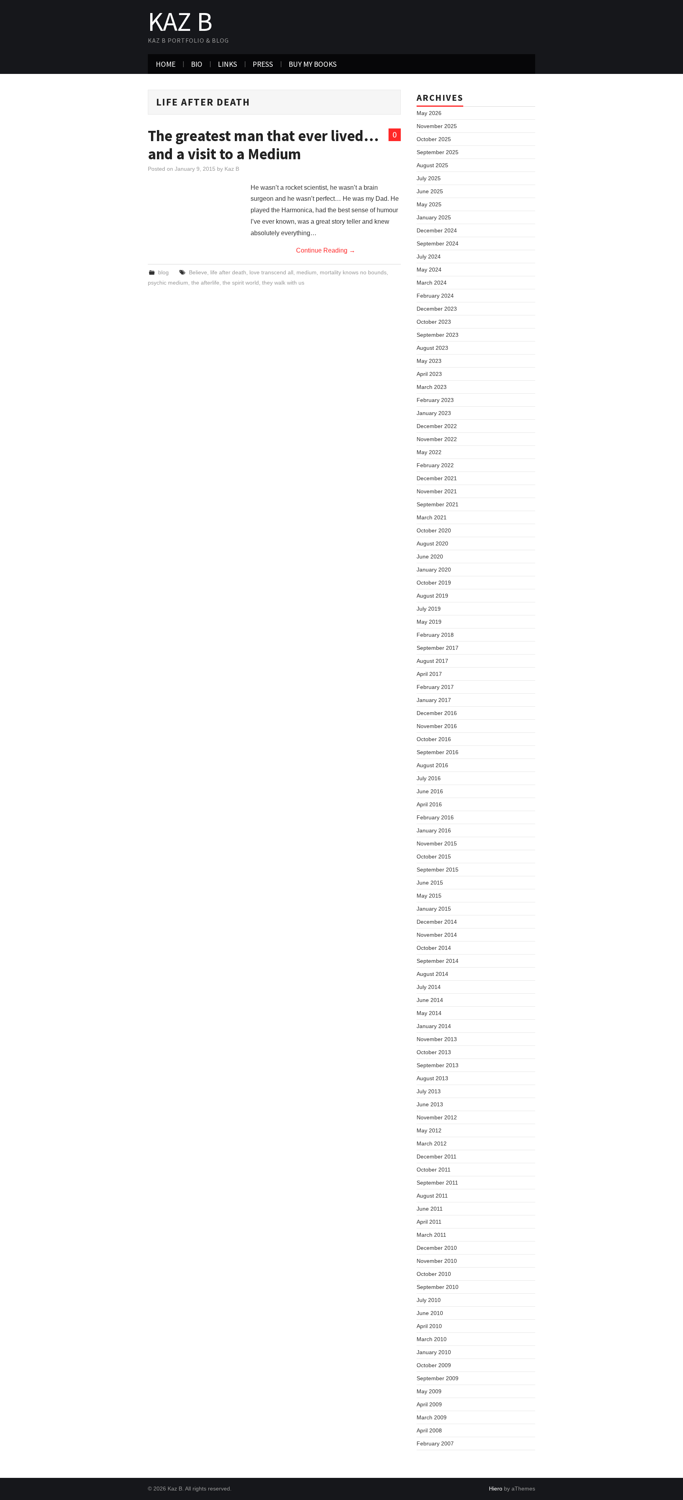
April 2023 (429, 374)
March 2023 (432, 387)
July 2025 (429, 178)
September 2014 (437, 961)
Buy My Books (313, 64)
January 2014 (434, 1026)
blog (163, 272)
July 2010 (429, 1300)
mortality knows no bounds (353, 272)
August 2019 (432, 595)
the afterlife (205, 282)
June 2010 (430, 1313)
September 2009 (437, 1378)
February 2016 (435, 817)
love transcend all (271, 272)
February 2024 (435, 295)
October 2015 (434, 856)
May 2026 (429, 113)
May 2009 (429, 1391)
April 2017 (429, 674)
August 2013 (432, 1078)
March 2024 (432, 282)
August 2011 (432, 1195)
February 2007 (435, 1443)
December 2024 (437, 230)
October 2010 (434, 1274)
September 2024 (437, 243)
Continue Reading (325, 250)
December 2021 (437, 478)
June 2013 (430, 1104)
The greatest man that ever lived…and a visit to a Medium (263, 144)
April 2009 (429, 1404)
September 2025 (437, 152)
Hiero (495, 1488)
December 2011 (437, 1156)
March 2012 (432, 1143)
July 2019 (429, 609)
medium (306, 272)
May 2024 (429, 269)
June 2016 (430, 791)
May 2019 (429, 622)
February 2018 (435, 635)
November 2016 (437, 726)
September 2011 (437, 1182)
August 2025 (432, 165)
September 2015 (437, 869)
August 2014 (432, 974)
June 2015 (430, 882)
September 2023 (437, 335)
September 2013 (437, 1065)
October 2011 (434, 1169)
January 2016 (434, 830)
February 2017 (435, 687)
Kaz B (180, 21)
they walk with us (283, 282)
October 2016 (434, 739)
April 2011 (429, 1222)
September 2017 (437, 648)
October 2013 (434, 1052)
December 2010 (437, 1248)
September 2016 (437, 752)
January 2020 (434, 569)
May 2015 (429, 895)
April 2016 (429, 804)
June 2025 (430, 191)
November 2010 (437, 1261)
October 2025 (434, 139)
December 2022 (437, 426)
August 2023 (432, 348)
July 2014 (429, 987)
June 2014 (430, 1000)
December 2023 (437, 309)
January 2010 (434, 1352)
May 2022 (429, 452)
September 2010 (437, 1287)
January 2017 (434, 700)
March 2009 (432, 1417)
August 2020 (432, 543)
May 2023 (429, 361)
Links (227, 64)
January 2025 (434, 217)
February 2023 (435, 400)
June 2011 (430, 1209)
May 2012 (429, 1130)
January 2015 (434, 909)
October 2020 (434, 530)
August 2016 (432, 765)
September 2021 (437, 504)
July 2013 (429, 1091)
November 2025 (437, 126)
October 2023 (434, 322)
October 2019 (434, 582)
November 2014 (437, 935)
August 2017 (432, 661)
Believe (198, 272)
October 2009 (434, 1365)
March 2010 (432, 1339)
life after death (228, 272)
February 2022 (435, 465)
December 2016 (437, 713)
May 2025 (429, 204)
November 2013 (437, 1039)
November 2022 (437, 439)
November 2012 (437, 1117)
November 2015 (437, 843)
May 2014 (429, 1013)
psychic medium (168, 282)
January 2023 (434, 413)
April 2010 (429, 1326)
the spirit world (241, 282)
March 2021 (432, 517)
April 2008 (429, 1430)
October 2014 (434, 948)
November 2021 (437, 491)
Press (263, 64)
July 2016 (429, 778)
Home (165, 64)
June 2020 (430, 556)
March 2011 (431, 1235)
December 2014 (437, 922)
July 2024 (429, 256)
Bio (196, 64)
